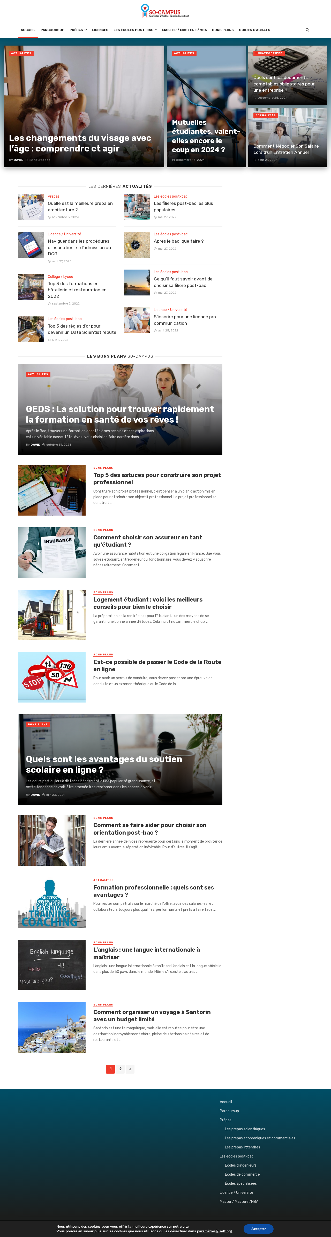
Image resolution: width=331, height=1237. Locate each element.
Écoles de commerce (242, 1174)
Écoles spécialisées (241, 1183)
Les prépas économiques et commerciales (260, 1138)
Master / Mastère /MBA (184, 30)
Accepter (258, 1228)
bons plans (103, 467)
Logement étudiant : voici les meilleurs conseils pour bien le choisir (147, 603)
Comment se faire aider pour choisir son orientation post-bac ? (150, 829)
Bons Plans (223, 30)
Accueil (28, 30)
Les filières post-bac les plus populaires (183, 206)
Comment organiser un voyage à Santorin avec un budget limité (152, 1016)
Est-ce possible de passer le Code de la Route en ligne (157, 665)
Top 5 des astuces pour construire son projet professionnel (157, 479)
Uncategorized (269, 53)
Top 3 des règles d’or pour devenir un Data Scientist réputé (82, 329)
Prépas (76, 30)
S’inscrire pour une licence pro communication (185, 320)
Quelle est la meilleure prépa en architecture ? (80, 206)
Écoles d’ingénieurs (241, 1165)
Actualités (21, 53)
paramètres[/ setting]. (215, 1231)
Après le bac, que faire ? (179, 241)
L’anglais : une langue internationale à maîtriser (146, 953)
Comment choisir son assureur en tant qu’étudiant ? (147, 541)
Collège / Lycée (60, 276)
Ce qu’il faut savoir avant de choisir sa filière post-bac (183, 282)
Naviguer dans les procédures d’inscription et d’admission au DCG (79, 247)
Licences (100, 30)
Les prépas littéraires (242, 1147)
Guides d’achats (254, 30)
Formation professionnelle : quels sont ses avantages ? (153, 891)
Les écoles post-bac (133, 30)
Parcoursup (52, 30)
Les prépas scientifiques (245, 1129)
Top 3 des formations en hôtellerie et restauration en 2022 (77, 290)
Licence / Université (64, 234)
